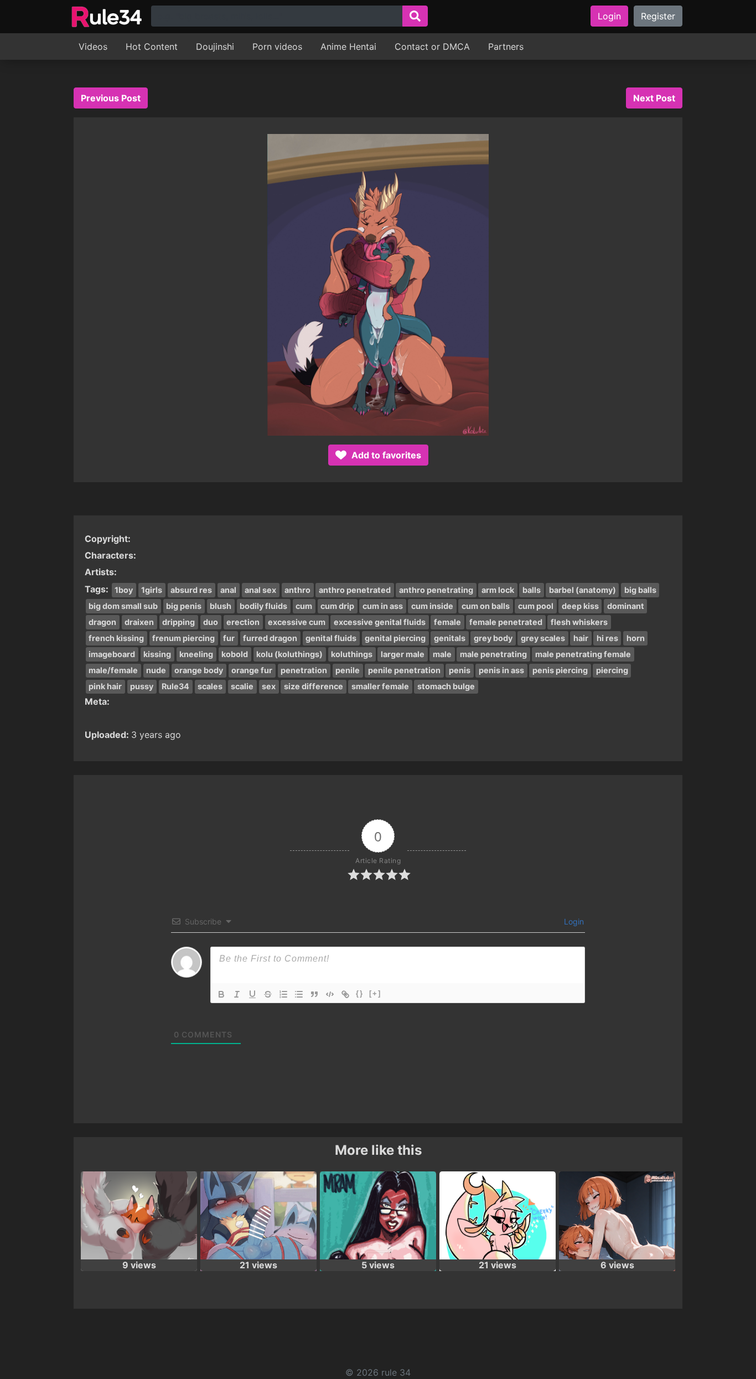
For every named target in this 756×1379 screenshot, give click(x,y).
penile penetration (404, 670)
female (447, 622)
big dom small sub (123, 606)
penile (347, 670)
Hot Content (152, 46)
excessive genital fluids (380, 622)
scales (210, 686)
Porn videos (277, 46)
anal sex (260, 590)
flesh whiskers (579, 622)
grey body (493, 638)
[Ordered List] (283, 994)
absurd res (191, 590)
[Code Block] (330, 994)
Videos (93, 46)
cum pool (535, 606)
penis (459, 670)
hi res (607, 638)
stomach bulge (446, 686)
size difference (313, 686)
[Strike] (268, 994)
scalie (242, 686)
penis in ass (501, 670)
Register (658, 16)
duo (210, 622)
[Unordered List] (299, 994)
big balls (640, 590)
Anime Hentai (348, 46)
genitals (449, 638)
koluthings (351, 654)
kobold (234, 654)
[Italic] (237, 994)
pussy (141, 686)
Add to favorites (385, 455)
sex (269, 686)
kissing (157, 654)
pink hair (105, 686)
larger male (402, 654)
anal (228, 590)
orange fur (251, 670)
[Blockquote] (314, 994)
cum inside (432, 606)
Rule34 (175, 686)
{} (360, 993)
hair (580, 638)
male (442, 654)
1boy (124, 590)
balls (531, 590)
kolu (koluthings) (289, 654)
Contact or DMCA (432, 46)
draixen (139, 622)
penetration (304, 670)
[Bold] (221, 994)
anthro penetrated (355, 590)
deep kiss (580, 606)
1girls (151, 590)
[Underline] (252, 994)
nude (156, 670)
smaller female (380, 686)
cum (304, 606)
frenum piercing (183, 638)
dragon (102, 622)
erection (243, 622)
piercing (612, 670)
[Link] (345, 994)
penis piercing (560, 670)
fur (229, 638)
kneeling (196, 654)
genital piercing (395, 638)
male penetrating (493, 654)
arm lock (497, 590)
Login (609, 16)
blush (220, 606)
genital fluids (330, 638)
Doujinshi (215, 46)
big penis (183, 606)
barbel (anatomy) (582, 590)
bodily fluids (263, 606)
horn (635, 638)
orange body (198, 670)
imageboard (112, 654)
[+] (375, 993)
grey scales (543, 638)
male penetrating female (583, 654)
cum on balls (486, 606)
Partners (506, 46)
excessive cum (296, 622)
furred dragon (270, 638)
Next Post (654, 98)
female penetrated (505, 622)
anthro (297, 590)
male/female (113, 670)
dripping (178, 622)
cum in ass (383, 606)
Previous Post (111, 98)
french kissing (116, 638)
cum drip (337, 606)
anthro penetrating (436, 590)
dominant (625, 606)
